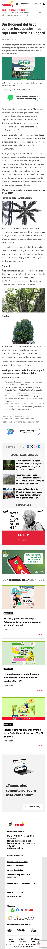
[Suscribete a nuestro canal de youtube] (31, 910)
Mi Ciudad (12, 10)
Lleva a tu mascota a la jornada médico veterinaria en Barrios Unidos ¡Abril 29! (21, 677)
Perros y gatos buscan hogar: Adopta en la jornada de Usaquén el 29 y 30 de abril (22, 622)
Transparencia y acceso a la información (18, 876)
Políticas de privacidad (22, 940)
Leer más (40, 634)
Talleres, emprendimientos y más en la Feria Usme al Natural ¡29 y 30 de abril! (23, 733)
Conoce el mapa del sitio (17, 861)
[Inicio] (7, 4)
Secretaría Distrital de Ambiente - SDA (21, 422)
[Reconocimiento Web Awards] (33, 930)
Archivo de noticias (15, 870)
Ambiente (22, 10)
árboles (7, 416)
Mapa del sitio (11, 940)
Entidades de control (15, 865)
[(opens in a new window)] (35, 447)
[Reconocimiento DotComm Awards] (20, 930)
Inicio (4, 10)
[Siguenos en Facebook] (13, 910)
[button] (24, 447)
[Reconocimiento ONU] (9, 930)
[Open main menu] (16, 4)
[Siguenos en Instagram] (26, 910)
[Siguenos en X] (22, 910)
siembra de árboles (24, 416)
